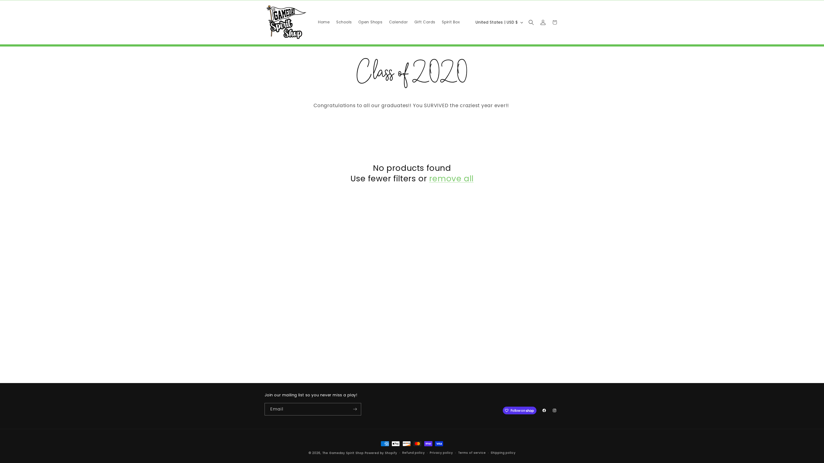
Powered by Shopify (381, 453)
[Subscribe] (355, 409)
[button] (531, 22)
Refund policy (413, 453)
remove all (451, 178)
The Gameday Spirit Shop (343, 453)
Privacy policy (441, 453)
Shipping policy (503, 453)
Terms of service (472, 453)
